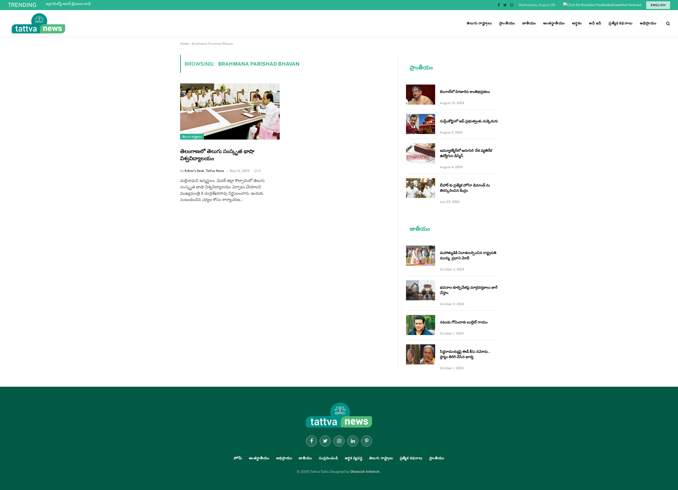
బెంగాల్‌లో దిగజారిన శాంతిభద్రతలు (465, 92)
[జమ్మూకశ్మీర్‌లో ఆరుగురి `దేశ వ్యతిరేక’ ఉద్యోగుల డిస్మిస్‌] (420, 153)
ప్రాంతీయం (436, 458)
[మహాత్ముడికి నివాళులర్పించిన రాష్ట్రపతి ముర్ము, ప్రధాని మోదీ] (420, 256)
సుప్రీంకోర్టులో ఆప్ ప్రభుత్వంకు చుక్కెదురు (469, 121)
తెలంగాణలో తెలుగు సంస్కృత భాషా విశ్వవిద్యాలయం (217, 155)
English (658, 5)
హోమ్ (238, 458)
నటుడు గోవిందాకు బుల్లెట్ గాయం (464, 322)
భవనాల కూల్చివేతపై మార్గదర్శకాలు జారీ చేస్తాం (468, 290)
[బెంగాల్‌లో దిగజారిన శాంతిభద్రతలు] (420, 94)
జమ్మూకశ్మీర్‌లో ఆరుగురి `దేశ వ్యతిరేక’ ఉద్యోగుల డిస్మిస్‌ (466, 153)
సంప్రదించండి (328, 458)
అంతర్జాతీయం (259, 458)
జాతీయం (305, 458)
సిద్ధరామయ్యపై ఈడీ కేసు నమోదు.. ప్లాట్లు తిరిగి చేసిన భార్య (465, 354)
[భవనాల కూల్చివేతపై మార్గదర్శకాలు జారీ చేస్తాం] (420, 290)
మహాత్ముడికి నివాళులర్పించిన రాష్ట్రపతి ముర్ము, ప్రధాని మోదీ (88, 4)
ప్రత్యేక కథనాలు (411, 458)
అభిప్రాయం (284, 458)
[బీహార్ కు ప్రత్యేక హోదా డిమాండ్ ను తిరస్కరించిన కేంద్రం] (420, 188)
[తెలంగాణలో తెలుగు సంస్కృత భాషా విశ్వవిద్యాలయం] (230, 111)
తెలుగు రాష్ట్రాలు (192, 136)
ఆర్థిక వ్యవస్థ (354, 458)
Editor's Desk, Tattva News (204, 171)
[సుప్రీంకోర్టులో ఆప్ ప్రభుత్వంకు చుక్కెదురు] (420, 124)
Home (184, 44)
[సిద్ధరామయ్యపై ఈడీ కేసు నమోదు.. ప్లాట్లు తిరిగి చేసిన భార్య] (420, 354)
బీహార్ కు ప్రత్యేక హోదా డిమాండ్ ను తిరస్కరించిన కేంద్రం (465, 188)
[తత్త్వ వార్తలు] (74, 23)
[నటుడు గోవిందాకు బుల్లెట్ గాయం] (420, 325)
